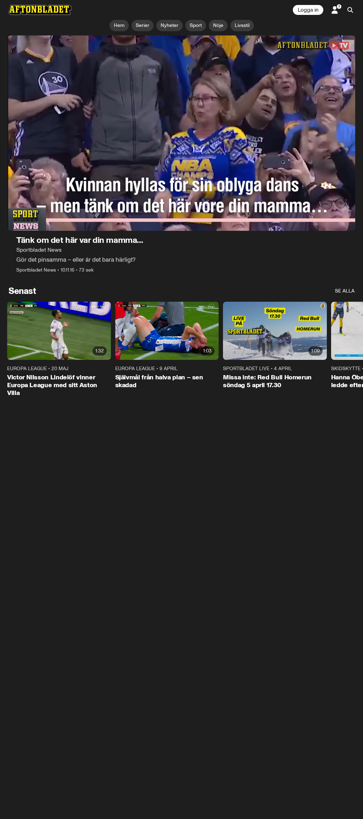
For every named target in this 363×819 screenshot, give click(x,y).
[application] (181, 133)
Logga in (308, 10)
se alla (344, 291)
